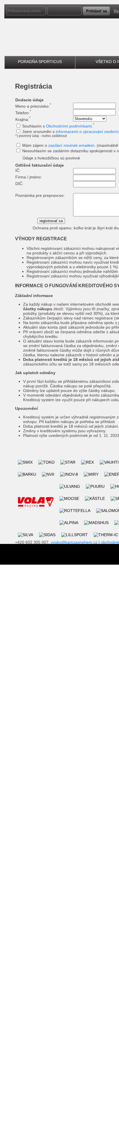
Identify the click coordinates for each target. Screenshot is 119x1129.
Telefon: (23, 113)
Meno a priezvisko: (33, 106)
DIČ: (19, 183)
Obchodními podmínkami (69, 126)
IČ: (18, 170)
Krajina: (23, 119)
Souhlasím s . (58, 126)
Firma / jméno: (28, 177)
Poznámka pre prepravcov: (40, 195)
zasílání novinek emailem (71, 145)
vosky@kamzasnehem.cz (74, 542)
